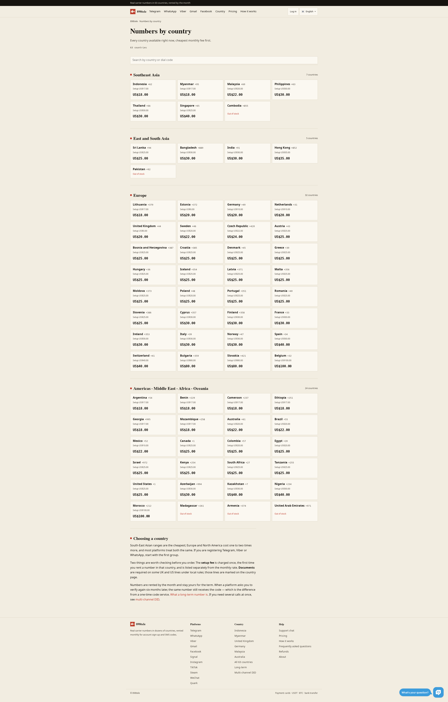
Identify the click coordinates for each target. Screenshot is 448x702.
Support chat (286, 631)
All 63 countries (243, 662)
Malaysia (239, 652)
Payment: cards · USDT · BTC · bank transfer (296, 693)
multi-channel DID (147, 599)
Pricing (233, 11)
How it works (248, 11)
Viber (183, 11)
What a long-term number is (189, 595)
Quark (193, 683)
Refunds (284, 652)
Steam (194, 673)
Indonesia (240, 631)
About (282, 657)
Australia (239, 657)
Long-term (240, 667)
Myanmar (240, 636)
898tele (141, 11)
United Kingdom (244, 641)
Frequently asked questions (295, 646)
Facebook (206, 11)
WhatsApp (170, 11)
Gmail (193, 11)
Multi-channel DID (245, 673)
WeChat (194, 678)
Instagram (196, 662)
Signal (194, 657)
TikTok (193, 667)
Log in (293, 11)
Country (220, 11)
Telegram (154, 11)
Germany (239, 646)
